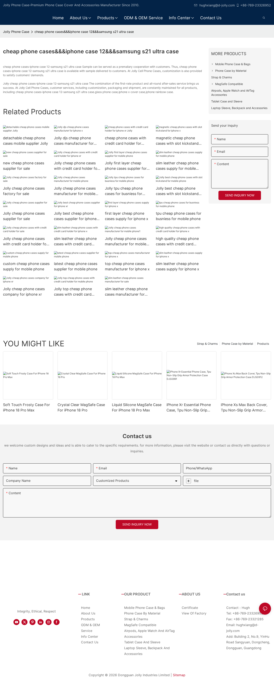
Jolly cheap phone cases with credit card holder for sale (25, 241)
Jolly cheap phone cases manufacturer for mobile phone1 (126, 241)
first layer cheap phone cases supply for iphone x (126, 216)
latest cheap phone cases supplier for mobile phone (75, 266)
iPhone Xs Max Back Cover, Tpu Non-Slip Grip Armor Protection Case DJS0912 (244, 408)
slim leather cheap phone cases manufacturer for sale (126, 292)
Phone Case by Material (237, 343)
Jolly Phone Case (16, 32)
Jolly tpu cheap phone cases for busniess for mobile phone (124, 191)
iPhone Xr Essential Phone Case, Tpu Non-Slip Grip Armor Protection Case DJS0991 (188, 408)
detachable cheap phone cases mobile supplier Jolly (25, 140)
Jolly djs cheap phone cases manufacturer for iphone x (74, 141)
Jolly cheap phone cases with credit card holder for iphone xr (76, 166)
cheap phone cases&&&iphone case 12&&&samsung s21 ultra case (84, 32)
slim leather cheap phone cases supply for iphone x (177, 266)
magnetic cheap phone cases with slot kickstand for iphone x (177, 141)
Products (263, 343)
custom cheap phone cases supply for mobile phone (26, 266)
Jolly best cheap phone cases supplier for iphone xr (75, 216)
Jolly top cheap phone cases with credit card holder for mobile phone (74, 292)
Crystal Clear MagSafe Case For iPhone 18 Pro (81, 407)
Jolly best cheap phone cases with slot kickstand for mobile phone (177, 191)
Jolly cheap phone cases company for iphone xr (24, 291)
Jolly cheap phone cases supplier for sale (24, 216)
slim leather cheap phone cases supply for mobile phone (177, 166)
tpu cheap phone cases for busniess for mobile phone (178, 216)
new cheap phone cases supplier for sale (23, 166)
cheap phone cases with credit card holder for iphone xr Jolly (125, 141)
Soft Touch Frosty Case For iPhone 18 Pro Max (26, 407)
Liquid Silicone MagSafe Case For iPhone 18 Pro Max (136, 407)
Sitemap (179, 675)
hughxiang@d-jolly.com (217, 5)
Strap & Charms (207, 343)
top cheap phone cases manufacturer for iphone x (127, 266)
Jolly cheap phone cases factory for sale (24, 191)
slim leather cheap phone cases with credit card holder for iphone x (75, 241)
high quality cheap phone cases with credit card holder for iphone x (177, 241)
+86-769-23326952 (255, 5)
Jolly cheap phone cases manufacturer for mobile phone (75, 191)
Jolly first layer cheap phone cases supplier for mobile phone (126, 166)
